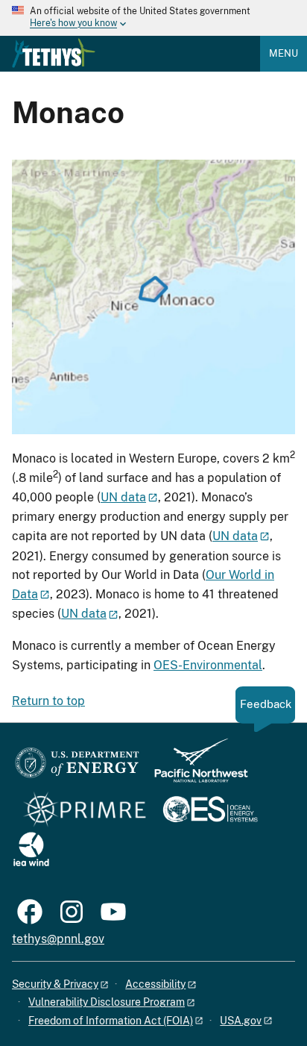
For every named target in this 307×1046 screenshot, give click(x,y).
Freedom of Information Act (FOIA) (110, 1021)
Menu (283, 53)
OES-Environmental (208, 665)
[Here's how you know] (153, 18)
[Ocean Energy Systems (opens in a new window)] (211, 810)
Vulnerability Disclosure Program (106, 1002)
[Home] (53, 53)
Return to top (48, 701)
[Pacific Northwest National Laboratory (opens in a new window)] (195, 767)
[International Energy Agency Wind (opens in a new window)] (31, 850)
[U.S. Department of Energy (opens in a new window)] (77, 767)
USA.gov (241, 1021)
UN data (123, 497)
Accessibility (155, 984)
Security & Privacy (55, 984)
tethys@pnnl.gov (58, 939)
